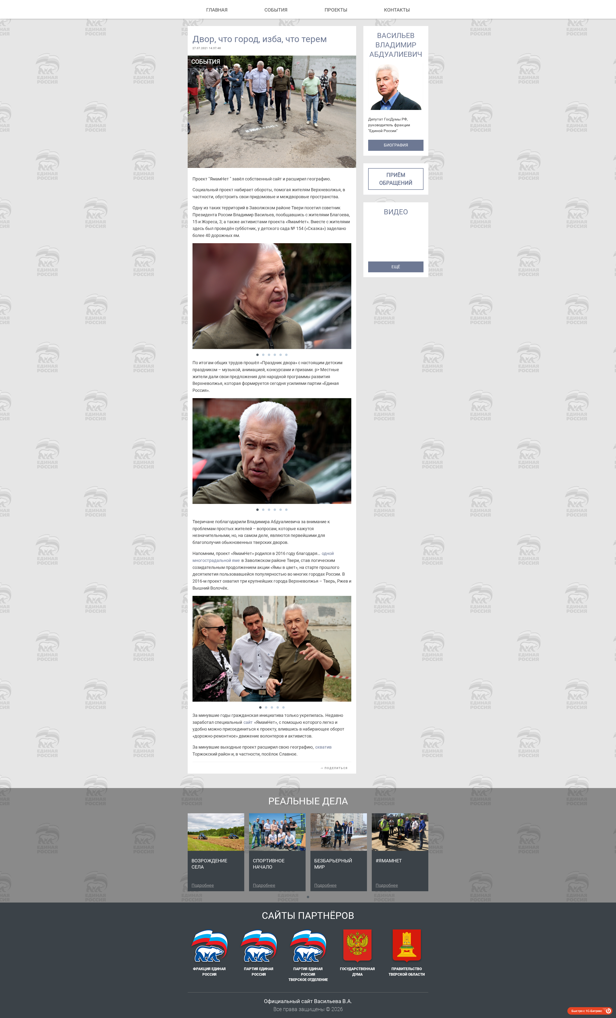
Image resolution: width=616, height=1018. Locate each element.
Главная (217, 10)
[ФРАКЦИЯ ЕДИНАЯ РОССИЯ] (209, 947)
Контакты (397, 10)
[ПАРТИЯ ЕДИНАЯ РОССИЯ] (258, 947)
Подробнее (203, 885)
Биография (396, 145)
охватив (323, 747)
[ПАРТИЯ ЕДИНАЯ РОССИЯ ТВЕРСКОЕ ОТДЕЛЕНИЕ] (308, 947)
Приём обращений (395, 179)
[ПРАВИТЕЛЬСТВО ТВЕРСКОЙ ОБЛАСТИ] (406, 947)
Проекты (336, 10)
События (276, 10)
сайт (248, 722)
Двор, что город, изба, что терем (259, 39)
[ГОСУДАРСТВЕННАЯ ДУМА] (357, 947)
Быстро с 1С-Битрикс (586, 1011)
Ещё (395, 266)
